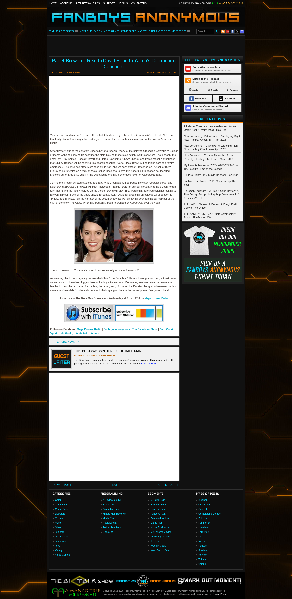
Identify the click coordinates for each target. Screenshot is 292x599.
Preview (202, 550)
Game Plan (157, 522)
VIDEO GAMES (111, 31)
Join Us (123, 3)
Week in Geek (158, 545)
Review (202, 554)
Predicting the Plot (160, 536)
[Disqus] (114, 427)
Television (60, 541)
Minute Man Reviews (114, 513)
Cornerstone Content (209, 513)
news (71, 341)
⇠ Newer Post (61, 484)
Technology (61, 536)
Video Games (62, 554)
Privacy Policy (219, 594)
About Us (66, 3)
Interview (203, 527)
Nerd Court (166, 329)
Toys (57, 545)
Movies (59, 518)
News (201, 541)
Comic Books (62, 509)
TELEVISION (96, 31)
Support (109, 3)
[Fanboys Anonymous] (146, 17)
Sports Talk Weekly (62, 333)
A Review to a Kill (112, 500)
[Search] (217, 31)
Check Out (204, 504)
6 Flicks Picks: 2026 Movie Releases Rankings (211, 174)
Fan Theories (158, 509)
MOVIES (84, 31)
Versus (202, 564)
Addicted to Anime (87, 333)
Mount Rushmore (160, 527)
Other (58, 527)
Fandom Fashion (160, 518)
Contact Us (139, 3)
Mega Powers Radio (156, 298)
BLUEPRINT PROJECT (159, 31)
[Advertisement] (146, 45)
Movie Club (109, 518)
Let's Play (203, 532)
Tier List (155, 541)
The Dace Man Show (144, 329)
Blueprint (203, 500)
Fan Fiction (204, 522)
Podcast (202, 545)
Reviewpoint (109, 522)
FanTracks (108, 504)
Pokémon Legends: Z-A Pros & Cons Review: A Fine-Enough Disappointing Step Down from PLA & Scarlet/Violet (211, 194)
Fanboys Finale (159, 504)
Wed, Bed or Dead (160, 550)
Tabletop (59, 532)
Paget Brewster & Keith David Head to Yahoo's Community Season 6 (114, 63)
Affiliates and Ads (88, 3)
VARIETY (142, 31)
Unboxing (108, 532)
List (200, 536)
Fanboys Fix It (158, 513)
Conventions (62, 504)
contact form (148, 363)
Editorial (202, 518)
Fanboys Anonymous (117, 329)
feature (61, 341)
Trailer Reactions (112, 527)
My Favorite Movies (161, 532)
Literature (60, 513)
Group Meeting (111, 509)
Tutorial (202, 559)
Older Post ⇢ (168, 484)
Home (53, 3)
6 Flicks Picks (158, 500)
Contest (202, 509)
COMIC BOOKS (128, 31)
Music (58, 522)
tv (77, 341)
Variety (58, 550)
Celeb (58, 500)
